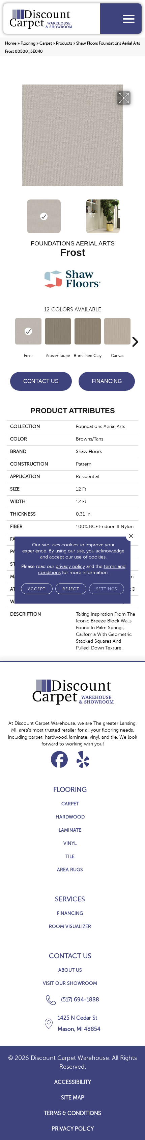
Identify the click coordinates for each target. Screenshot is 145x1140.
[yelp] (83, 759)
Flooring (28, 43)
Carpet (45, 43)
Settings (106, 589)
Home (11, 43)
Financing (107, 381)
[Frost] (28, 331)
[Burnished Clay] (88, 331)
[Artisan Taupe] (58, 331)
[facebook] (59, 759)
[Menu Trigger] (128, 18)
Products (64, 43)
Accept (37, 589)
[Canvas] (117, 331)
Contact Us (41, 381)
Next (135, 213)
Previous (10, 213)
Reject (70, 589)
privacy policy (70, 566)
